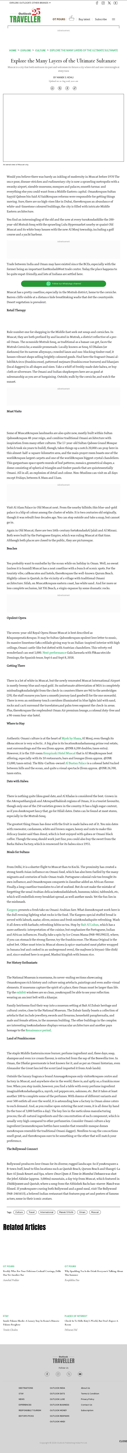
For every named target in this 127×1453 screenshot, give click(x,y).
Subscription (87, 1410)
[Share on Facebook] (67, 88)
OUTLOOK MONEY (58, 1410)
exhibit (21, 992)
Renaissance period (38, 1030)
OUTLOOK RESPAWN (59, 1416)
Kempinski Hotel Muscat (59, 753)
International (46, 1212)
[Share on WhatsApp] (52, 88)
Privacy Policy (87, 1399)
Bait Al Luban (90, 924)
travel (32, 1212)
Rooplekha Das (72, 1280)
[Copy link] (74, 88)
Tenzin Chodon (10, 1329)
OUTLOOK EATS (57, 1393)
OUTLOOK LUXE (57, 1399)
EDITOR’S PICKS (26, 1416)
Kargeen (12, 910)
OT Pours (59, 19)
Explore (26, 50)
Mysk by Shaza (71, 738)
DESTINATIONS (26, 1388)
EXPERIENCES (25, 1404)
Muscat (95, 1212)
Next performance (54, 652)
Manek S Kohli (66, 1212)
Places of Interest (76, 1316)
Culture (40, 50)
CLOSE (123, 1441)
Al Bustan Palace (76, 763)
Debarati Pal (71, 1329)
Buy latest (84, 19)
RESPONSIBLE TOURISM (30, 1410)
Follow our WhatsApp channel (66, 283)
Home (12, 50)
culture (19, 1212)
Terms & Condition (90, 1393)
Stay (6, 1316)
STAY (21, 1393)
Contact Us (86, 1404)
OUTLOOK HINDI (57, 1421)
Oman (82, 1212)
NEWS (21, 1399)
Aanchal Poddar (11, 1280)
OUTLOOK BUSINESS (59, 1404)
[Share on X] (60, 88)
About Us (85, 1388)
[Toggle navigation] (113, 19)
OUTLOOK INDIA (57, 1388)
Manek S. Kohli (65, 77)
